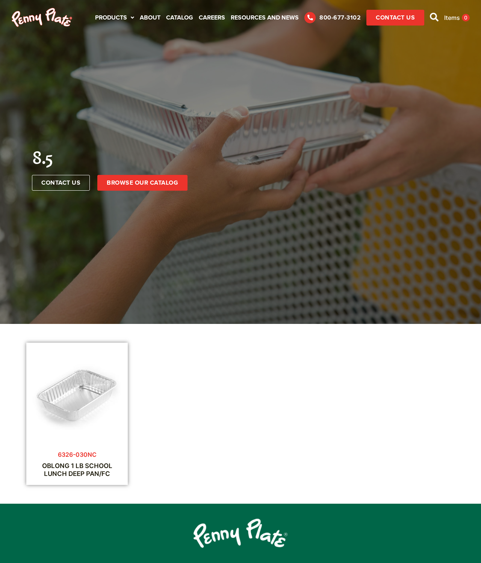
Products (111, 18)
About (150, 18)
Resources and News (265, 18)
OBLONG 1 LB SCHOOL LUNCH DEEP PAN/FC (77, 469)
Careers (212, 18)
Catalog (179, 18)
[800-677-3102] (310, 17)
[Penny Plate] (42, 17)
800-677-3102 (340, 17)
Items (455, 17)
